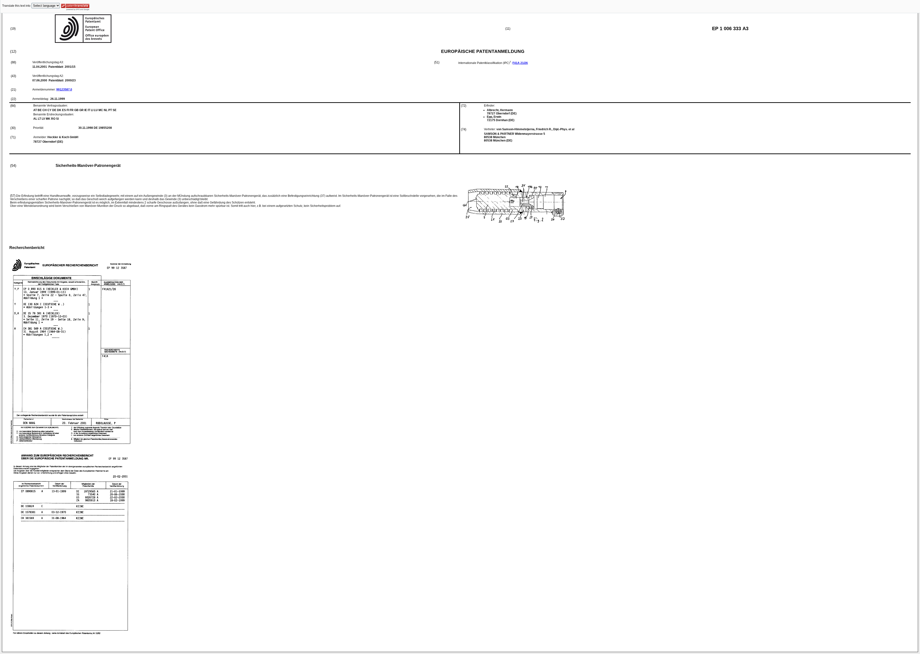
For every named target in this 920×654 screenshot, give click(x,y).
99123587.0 (64, 89)
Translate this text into (16, 5)
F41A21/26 (520, 63)
